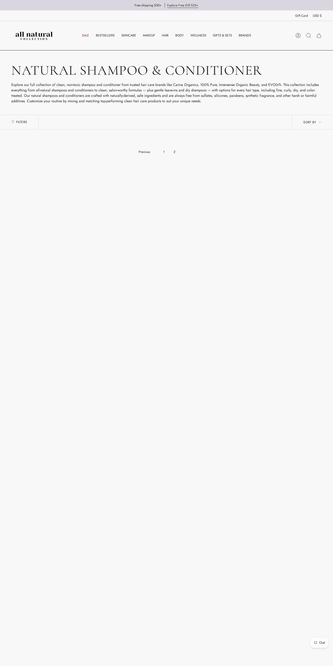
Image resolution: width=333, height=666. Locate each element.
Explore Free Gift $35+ (182, 5)
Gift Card (301, 15)
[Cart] (319, 35)
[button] (129, 35)
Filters (21, 122)
